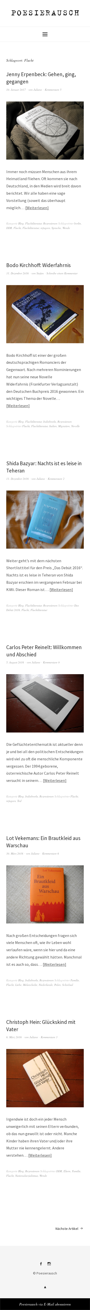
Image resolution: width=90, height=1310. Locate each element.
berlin (77, 223)
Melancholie (30, 985)
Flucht (17, 228)
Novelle (75, 426)
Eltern (67, 1171)
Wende (66, 228)
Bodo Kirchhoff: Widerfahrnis (38, 265)
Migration (64, 426)
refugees (45, 228)
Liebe (18, 985)
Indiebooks (49, 421)
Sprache (56, 228)
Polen (57, 985)
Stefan (40, 273)
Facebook (41, 1265)
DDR (9, 228)
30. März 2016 (14, 853)
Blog (21, 223)
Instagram (49, 1265)
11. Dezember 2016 (17, 479)
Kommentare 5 (53, 89)
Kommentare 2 (56, 479)
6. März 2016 (14, 1037)
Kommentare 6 (50, 853)
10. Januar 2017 (16, 89)
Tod (19, 801)
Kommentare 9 (51, 662)
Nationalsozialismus (26, 1175)
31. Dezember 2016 (17, 273)
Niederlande (46, 985)
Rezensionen (50, 223)
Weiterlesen (36, 207)
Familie (74, 980)
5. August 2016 (15, 662)
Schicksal (67, 985)
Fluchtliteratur (33, 223)
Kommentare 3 (49, 1037)
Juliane (38, 89)
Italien (53, 426)
